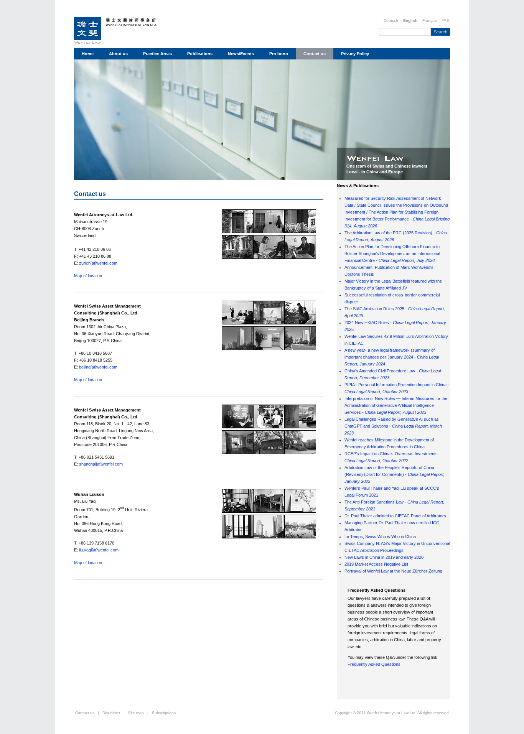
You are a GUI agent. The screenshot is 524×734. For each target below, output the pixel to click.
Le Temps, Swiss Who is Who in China (380, 536)
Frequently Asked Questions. (375, 664)
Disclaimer (111, 713)
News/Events (241, 53)
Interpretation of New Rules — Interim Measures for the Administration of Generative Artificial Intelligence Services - (395, 405)
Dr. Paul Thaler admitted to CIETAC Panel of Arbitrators (395, 515)
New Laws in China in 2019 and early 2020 (383, 557)
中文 (446, 20)
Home (88, 53)
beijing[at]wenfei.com (98, 367)
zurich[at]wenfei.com (98, 263)
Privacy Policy (355, 53)
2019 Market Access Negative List (376, 564)
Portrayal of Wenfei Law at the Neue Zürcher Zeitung (393, 571)
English (410, 20)
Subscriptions (164, 713)
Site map (136, 713)
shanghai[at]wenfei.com (101, 464)
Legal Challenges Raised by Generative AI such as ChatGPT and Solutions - (393, 426)
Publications (200, 53)
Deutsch (391, 20)
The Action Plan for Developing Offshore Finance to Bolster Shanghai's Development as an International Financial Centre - (392, 253)
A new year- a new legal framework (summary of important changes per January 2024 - (391, 357)
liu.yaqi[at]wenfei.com (99, 550)
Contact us (314, 53)
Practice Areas (157, 53)
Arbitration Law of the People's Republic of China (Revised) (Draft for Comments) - (394, 474)
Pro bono (278, 53)
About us (118, 53)
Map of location (88, 275)
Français (429, 20)
